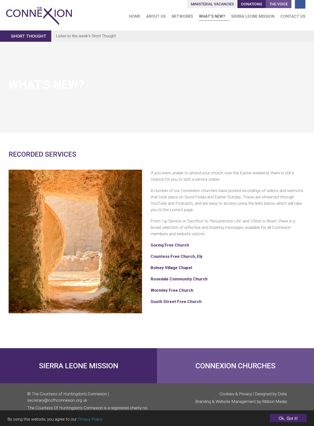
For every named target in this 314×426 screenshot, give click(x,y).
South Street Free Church (176, 301)
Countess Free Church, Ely (177, 256)
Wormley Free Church (172, 290)
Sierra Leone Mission (253, 16)
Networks (182, 16)
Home (134, 16)
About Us (156, 16)
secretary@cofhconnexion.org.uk (57, 400)
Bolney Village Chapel (171, 267)
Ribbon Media (274, 401)
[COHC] (39, 14)
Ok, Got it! (288, 418)
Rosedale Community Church (179, 278)
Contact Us (292, 16)
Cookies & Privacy (236, 393)
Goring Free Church (170, 245)
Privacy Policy (90, 419)
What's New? (212, 16)
